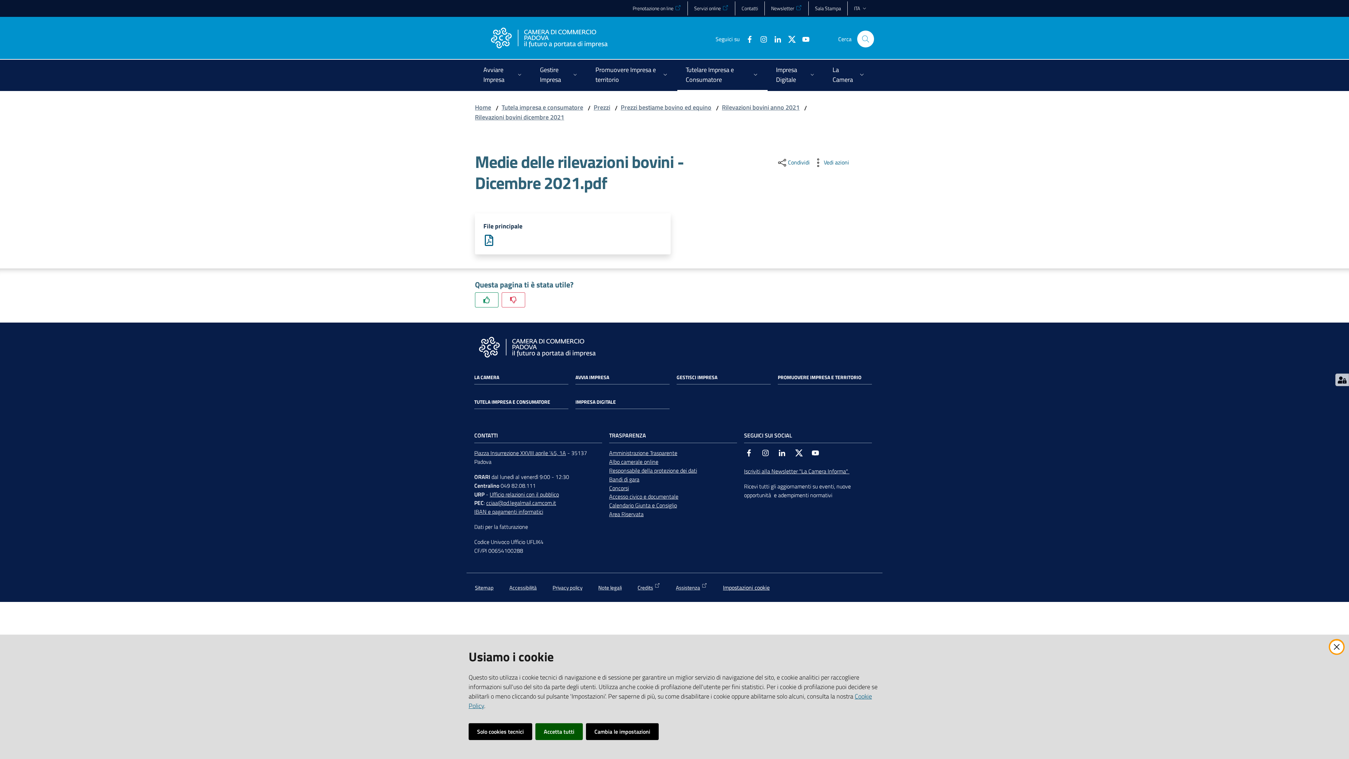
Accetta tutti (559, 731)
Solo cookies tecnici (500, 731)
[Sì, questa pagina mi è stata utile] (486, 299)
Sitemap (484, 588)
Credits (645, 588)
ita (857, 8)
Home (483, 107)
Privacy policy (567, 588)
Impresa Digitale (595, 402)
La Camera (486, 377)
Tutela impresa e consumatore (542, 107)
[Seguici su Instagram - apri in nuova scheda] (761, 38)
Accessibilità (523, 588)
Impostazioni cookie (746, 587)
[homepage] (549, 39)
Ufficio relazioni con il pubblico (524, 494)
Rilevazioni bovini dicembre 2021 (519, 117)
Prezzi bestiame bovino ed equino (666, 107)
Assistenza (688, 588)
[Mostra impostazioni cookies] (1342, 380)
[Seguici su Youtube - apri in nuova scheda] (803, 38)
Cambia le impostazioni (622, 731)
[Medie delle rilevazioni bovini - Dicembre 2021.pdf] (489, 240)
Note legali (610, 588)
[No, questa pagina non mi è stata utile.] (513, 299)
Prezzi (602, 107)
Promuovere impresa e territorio (819, 377)
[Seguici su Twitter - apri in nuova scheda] (789, 38)
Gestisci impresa (697, 377)
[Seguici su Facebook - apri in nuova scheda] (747, 38)
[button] (865, 39)
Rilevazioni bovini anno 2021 (761, 107)
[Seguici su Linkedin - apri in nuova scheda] (775, 38)
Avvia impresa (592, 377)
